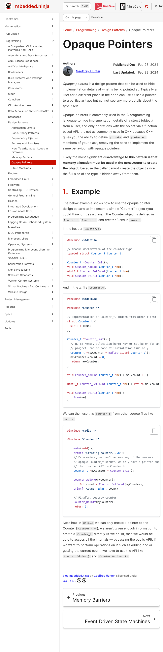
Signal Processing (19, 274)
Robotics (10, 315)
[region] (111, 350)
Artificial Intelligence (20, 66)
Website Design (17, 300)
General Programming (21, 200)
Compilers (14, 99)
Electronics (11, 19)
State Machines (21, 172)
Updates (10, 330)
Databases (14, 121)
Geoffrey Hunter (88, 71)
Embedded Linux (18, 183)
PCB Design (12, 33)
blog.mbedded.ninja (76, 575)
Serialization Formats (21, 268)
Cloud (11, 93)
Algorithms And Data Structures (28, 55)
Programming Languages (23, 221)
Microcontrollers (18, 242)
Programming (13, 40)
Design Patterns (18, 127)
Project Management (18, 308)
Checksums (15, 88)
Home (67, 30)
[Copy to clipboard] (154, 240)
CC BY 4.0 (69, 580)
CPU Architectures (19, 105)
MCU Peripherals (18, 237)
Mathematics (13, 26)
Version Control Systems (23, 285)
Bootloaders (15, 72)
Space (8, 323)
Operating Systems (20, 248)
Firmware (14, 189)
